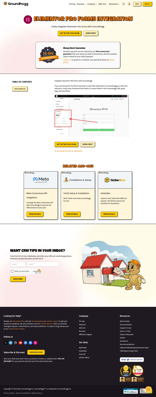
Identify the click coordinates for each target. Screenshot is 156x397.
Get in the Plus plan (69, 33)
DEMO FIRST (91, 33)
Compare (91, 4)
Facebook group (38, 321)
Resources (113, 4)
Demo (137, 4)
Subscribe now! (36, 352)
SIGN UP (147, 4)
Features (80, 4)
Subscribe (18, 279)
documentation (19, 321)
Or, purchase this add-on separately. (68, 151)
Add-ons (102, 4)
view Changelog (19, 89)
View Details (36, 215)
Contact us (67, 60)
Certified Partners (46, 324)
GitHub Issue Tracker (16, 329)
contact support (52, 321)
